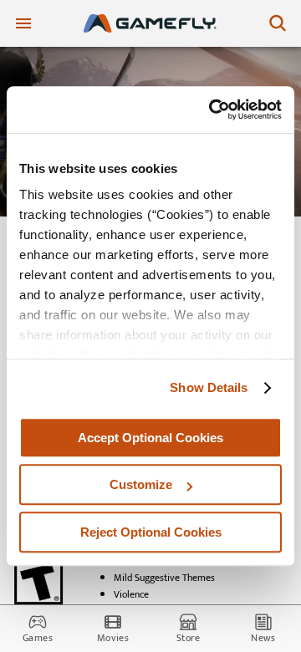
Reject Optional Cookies (151, 532)
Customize (141, 484)
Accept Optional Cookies (150, 437)
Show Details (208, 387)
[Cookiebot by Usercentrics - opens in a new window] (212, 109)
